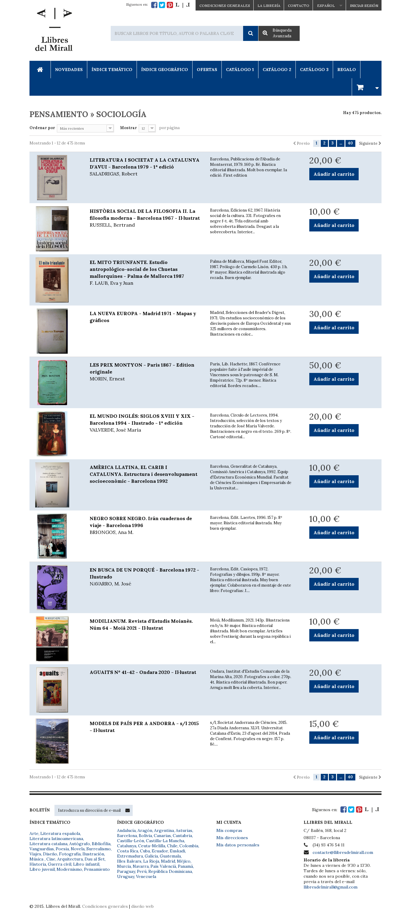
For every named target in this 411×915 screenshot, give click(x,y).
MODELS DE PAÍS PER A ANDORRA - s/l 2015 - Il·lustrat (144, 726)
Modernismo (69, 869)
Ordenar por (42, 127)
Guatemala (170, 856)
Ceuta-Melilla (151, 845)
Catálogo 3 (314, 69)
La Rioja (151, 861)
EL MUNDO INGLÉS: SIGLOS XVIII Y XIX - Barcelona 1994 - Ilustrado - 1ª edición (142, 423)
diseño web (142, 906)
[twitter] (162, 5)
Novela (78, 848)
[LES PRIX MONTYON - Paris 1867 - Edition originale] (55, 382)
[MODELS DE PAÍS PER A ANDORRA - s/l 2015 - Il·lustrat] (55, 741)
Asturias (184, 830)
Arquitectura (70, 859)
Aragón (145, 830)
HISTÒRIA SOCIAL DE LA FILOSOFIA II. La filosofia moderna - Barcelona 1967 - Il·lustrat (145, 218)
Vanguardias (41, 848)
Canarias (162, 835)
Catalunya (126, 845)
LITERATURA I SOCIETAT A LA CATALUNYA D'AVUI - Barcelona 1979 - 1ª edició (144, 167)
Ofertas (207, 69)
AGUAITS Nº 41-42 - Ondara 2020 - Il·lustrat (143, 672)
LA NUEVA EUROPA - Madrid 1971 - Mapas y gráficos (143, 316)
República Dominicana (170, 871)
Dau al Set (95, 859)
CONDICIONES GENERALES (224, 5)
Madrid (168, 861)
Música (37, 859)
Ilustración (93, 854)
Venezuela (146, 876)
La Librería (269, 5)
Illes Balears (129, 861)
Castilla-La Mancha (165, 840)
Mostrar (128, 127)
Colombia (188, 845)
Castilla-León (130, 840)
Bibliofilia (101, 843)
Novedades (69, 69)
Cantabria (182, 835)
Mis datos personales (237, 845)
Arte (34, 833)
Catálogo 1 (240, 69)
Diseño (50, 854)
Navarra (141, 866)
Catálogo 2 (277, 69)
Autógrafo (79, 843)
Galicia (151, 856)
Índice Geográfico (164, 69)
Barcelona (127, 835)
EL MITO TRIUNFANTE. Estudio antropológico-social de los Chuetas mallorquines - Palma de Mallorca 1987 (137, 272)
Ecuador (160, 851)
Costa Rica (127, 851)
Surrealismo (98, 848)
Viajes (35, 854)
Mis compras (229, 830)
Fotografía (70, 854)
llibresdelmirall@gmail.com (330, 887)
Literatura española (60, 833)
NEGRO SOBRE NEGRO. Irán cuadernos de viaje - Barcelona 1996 (141, 525)
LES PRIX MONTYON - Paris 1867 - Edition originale (142, 372)
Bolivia (145, 835)
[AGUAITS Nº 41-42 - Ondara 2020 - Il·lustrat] (55, 689)
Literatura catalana (48, 843)
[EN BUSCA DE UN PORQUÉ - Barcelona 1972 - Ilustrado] (55, 587)
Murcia (124, 866)
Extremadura (130, 856)
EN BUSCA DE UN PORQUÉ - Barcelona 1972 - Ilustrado (144, 577)
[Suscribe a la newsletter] (127, 810)
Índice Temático (111, 69)
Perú (142, 871)
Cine (50, 859)
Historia (37, 864)
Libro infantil (86, 864)
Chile (172, 845)
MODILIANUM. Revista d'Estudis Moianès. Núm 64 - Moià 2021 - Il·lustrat (141, 624)
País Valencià (163, 866)
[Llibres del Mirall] (53, 31)
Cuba (145, 851)
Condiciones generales (105, 906)
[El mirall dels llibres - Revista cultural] (183, 5)
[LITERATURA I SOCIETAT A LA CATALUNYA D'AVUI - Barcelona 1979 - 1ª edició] (55, 177)
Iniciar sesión (364, 5)
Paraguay (126, 871)
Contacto (298, 5)
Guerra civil (59, 864)
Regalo (346, 69)
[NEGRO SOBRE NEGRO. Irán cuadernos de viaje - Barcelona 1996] (55, 536)
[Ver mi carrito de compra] (367, 86)
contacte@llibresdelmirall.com (343, 852)
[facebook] (154, 5)
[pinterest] (170, 5)
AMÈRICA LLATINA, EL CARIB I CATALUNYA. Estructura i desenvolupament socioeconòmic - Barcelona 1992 (143, 474)
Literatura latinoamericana (56, 838)
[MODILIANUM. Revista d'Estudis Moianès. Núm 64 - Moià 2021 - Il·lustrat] (55, 638)
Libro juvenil (42, 869)
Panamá (185, 866)
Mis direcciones (232, 837)
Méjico (183, 861)
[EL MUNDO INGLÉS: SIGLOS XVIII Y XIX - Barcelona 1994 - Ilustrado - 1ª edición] (55, 433)
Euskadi (177, 851)
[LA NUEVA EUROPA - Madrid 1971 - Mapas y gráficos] (55, 331)
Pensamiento (97, 869)
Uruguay (125, 876)
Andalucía (126, 830)
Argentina (164, 830)
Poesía (62, 848)
